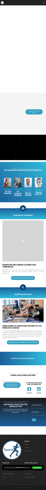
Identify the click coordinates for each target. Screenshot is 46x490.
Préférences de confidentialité (23, 467)
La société (26, 444)
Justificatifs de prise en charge (8, 473)
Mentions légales (27, 473)
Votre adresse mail (37, 404)
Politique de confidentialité (29, 477)
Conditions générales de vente (30, 470)
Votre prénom (35, 411)
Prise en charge (5, 470)
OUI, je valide (37, 467)
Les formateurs (27, 447)
